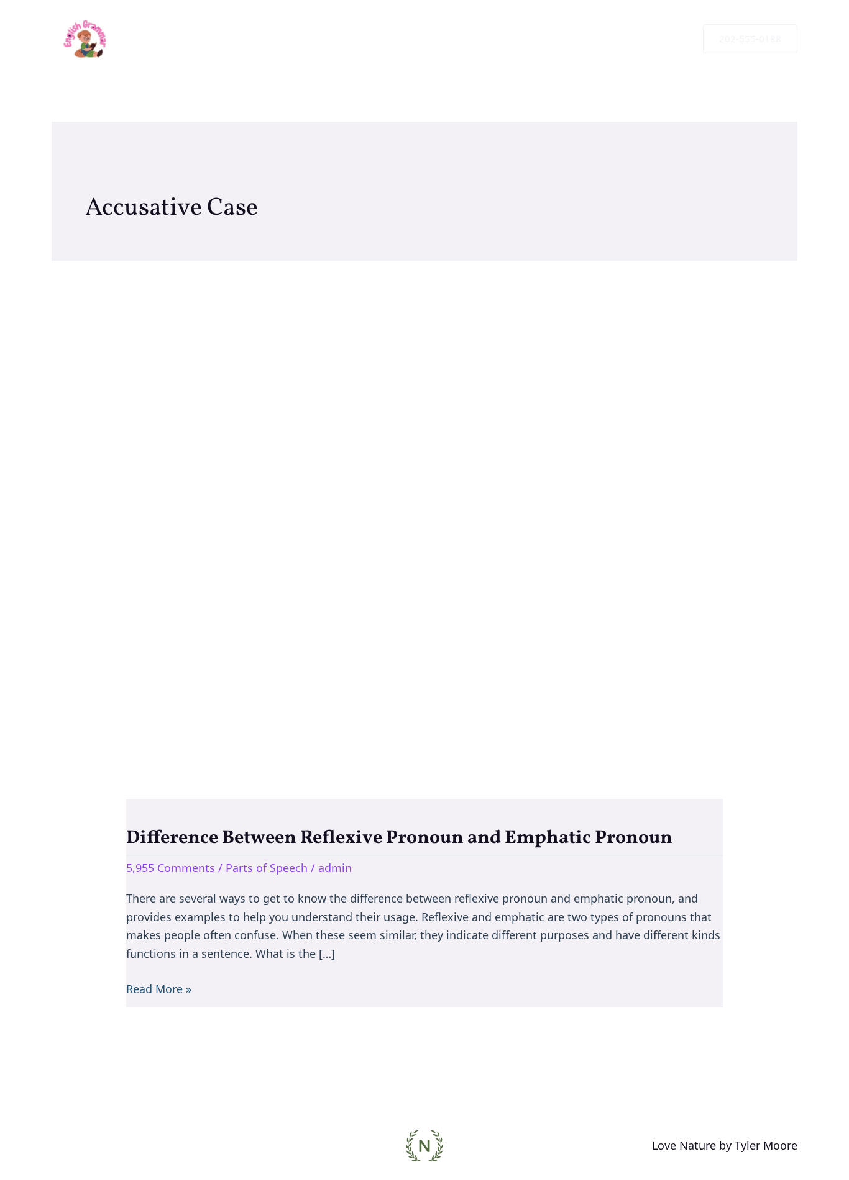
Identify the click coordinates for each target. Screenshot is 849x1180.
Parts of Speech (267, 867)
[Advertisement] (424, 500)
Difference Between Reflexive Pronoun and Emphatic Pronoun (399, 838)
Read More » (158, 988)
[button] (750, 38)
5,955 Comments (170, 867)
